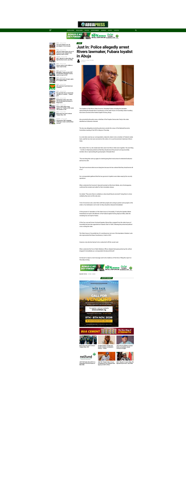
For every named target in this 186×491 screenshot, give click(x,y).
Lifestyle (116, 30)
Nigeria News (70, 30)
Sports (110, 30)
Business (103, 30)
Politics (87, 30)
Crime (90, 274)
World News (79, 30)
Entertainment (95, 30)
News (94, 274)
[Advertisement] (43, 10)
